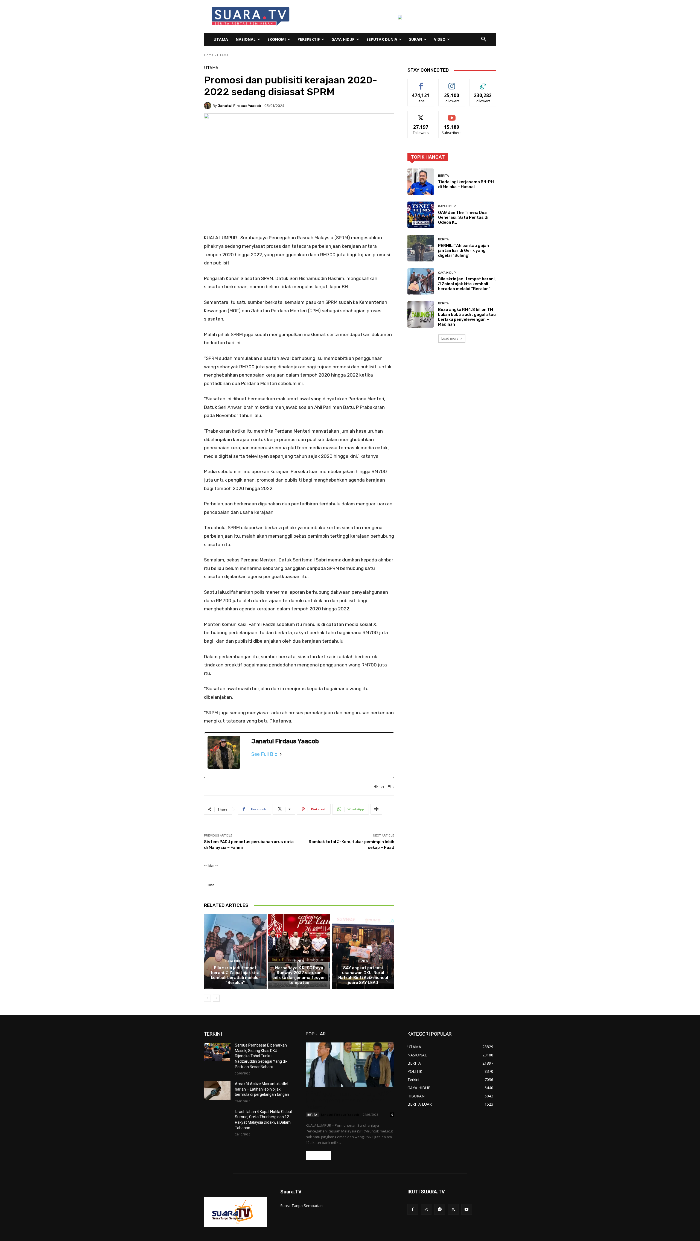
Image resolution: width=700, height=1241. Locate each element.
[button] (483, 39)
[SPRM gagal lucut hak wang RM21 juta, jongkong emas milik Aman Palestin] (350, 1064)
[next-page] (216, 998)
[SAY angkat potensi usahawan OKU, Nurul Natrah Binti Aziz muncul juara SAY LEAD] (363, 951)
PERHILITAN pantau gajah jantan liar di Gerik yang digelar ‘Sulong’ (463, 250)
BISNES (298, 961)
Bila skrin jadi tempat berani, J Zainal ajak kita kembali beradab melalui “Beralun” (235, 975)
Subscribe (451, 115)
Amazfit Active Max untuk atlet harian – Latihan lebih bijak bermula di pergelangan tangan (262, 1089)
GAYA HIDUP (234, 961)
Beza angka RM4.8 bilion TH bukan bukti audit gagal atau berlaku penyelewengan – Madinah (467, 317)
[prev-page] (207, 998)
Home (209, 55)
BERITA (443, 175)
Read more (318, 1155)
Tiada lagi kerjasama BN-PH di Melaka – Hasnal (466, 184)
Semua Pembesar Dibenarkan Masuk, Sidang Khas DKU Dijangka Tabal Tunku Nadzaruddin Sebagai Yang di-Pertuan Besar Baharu (261, 1056)
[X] (453, 1209)
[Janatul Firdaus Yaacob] (208, 105)
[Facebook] (412, 1209)
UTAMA (223, 55)
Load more (450, 338)
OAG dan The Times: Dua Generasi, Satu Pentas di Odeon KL (463, 217)
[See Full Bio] (281, 754)
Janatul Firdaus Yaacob (239, 105)
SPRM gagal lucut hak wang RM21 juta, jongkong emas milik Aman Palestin (349, 1100)
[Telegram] (439, 1209)
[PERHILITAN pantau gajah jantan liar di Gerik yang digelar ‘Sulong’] (420, 248)
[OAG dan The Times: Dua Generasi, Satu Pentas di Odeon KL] (420, 215)
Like (421, 83)
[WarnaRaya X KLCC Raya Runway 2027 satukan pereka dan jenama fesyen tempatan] (299, 951)
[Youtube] (466, 1209)
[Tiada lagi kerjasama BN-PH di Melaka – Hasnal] (420, 181)
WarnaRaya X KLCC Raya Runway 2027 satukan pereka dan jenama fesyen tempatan (299, 975)
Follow (451, 83)
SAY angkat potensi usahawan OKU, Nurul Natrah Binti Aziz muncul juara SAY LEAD (363, 975)
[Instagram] (426, 1209)
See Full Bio (264, 754)
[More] (376, 809)
